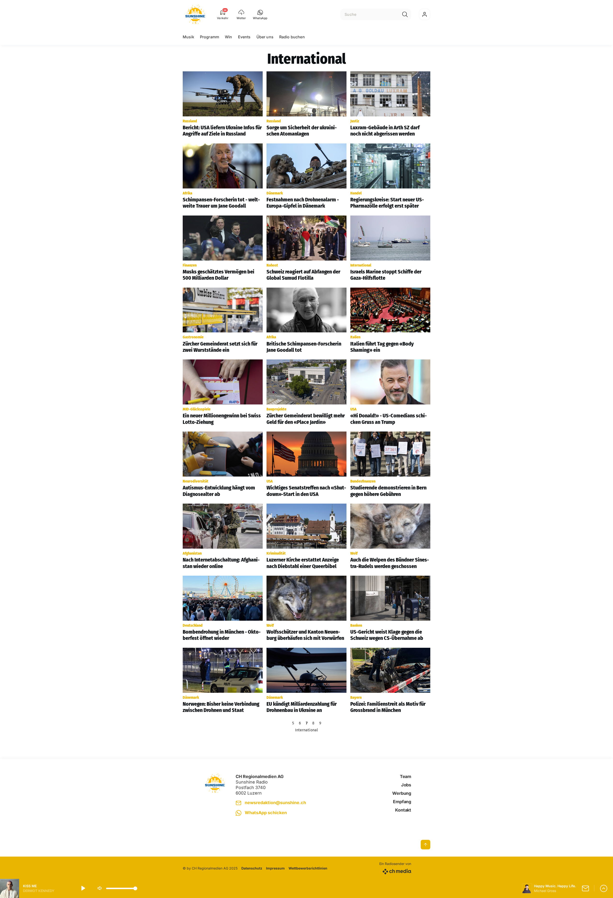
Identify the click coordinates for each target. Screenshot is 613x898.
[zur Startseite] (195, 14)
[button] (260, 14)
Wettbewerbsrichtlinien (308, 868)
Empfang (402, 801)
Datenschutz (251, 868)
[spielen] (83, 888)
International (306, 730)
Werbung (401, 793)
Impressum (275, 868)
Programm (209, 36)
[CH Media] (395, 870)
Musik (188, 36)
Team (405, 776)
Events (244, 36)
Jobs (406, 784)
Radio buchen (292, 36)
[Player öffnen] (603, 888)
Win (228, 36)
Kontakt (403, 810)
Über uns (264, 36)
